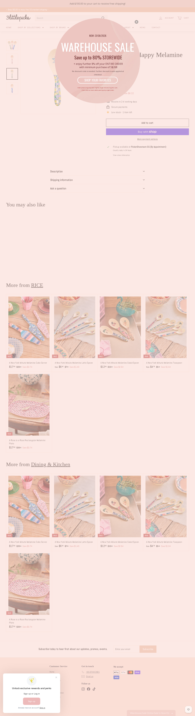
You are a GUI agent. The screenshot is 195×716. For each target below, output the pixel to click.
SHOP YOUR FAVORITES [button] (97, 80)
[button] (136, 22)
